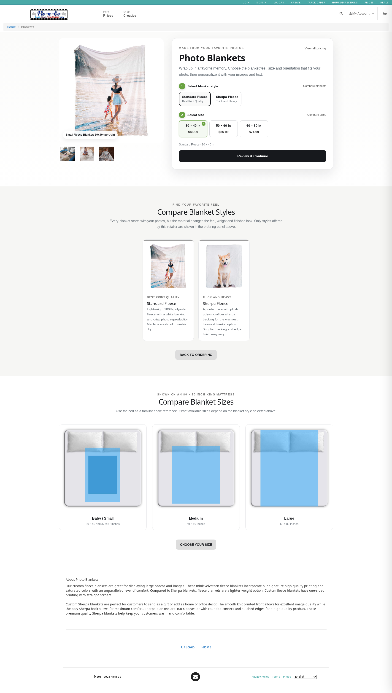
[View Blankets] (67, 154)
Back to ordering (196, 355)
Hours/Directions (345, 2)
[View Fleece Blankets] (87, 154)
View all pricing (315, 48)
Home (11, 27)
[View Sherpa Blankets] (106, 154)
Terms (276, 676)
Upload (278, 2)
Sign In (262, 2)
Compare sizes (316, 114)
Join (246, 2)
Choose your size (196, 544)
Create (296, 2)
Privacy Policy (260, 676)
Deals (384, 2)
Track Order (316, 2)
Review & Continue (252, 156)
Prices (369, 2)
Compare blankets (314, 86)
